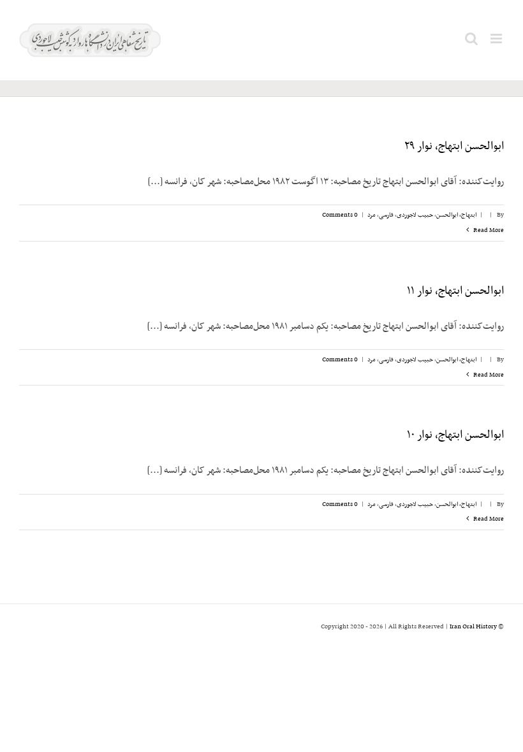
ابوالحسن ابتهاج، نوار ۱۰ (455, 435)
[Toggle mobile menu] (497, 38)
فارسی (386, 215)
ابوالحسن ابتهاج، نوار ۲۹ (454, 146)
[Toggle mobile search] (471, 38)
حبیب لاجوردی (415, 215)
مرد (371, 215)
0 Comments (340, 215)
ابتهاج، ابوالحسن (456, 215)
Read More (488, 230)
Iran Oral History (473, 626)
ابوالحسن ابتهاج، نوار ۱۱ (455, 291)
